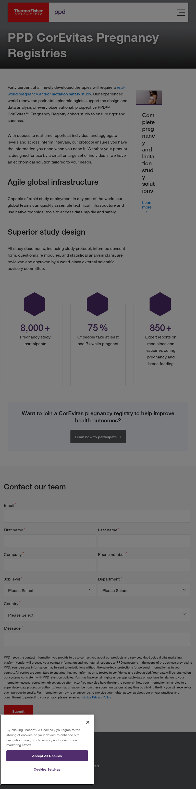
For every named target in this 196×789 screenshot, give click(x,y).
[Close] (87, 722)
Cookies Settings (47, 769)
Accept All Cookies (47, 756)
